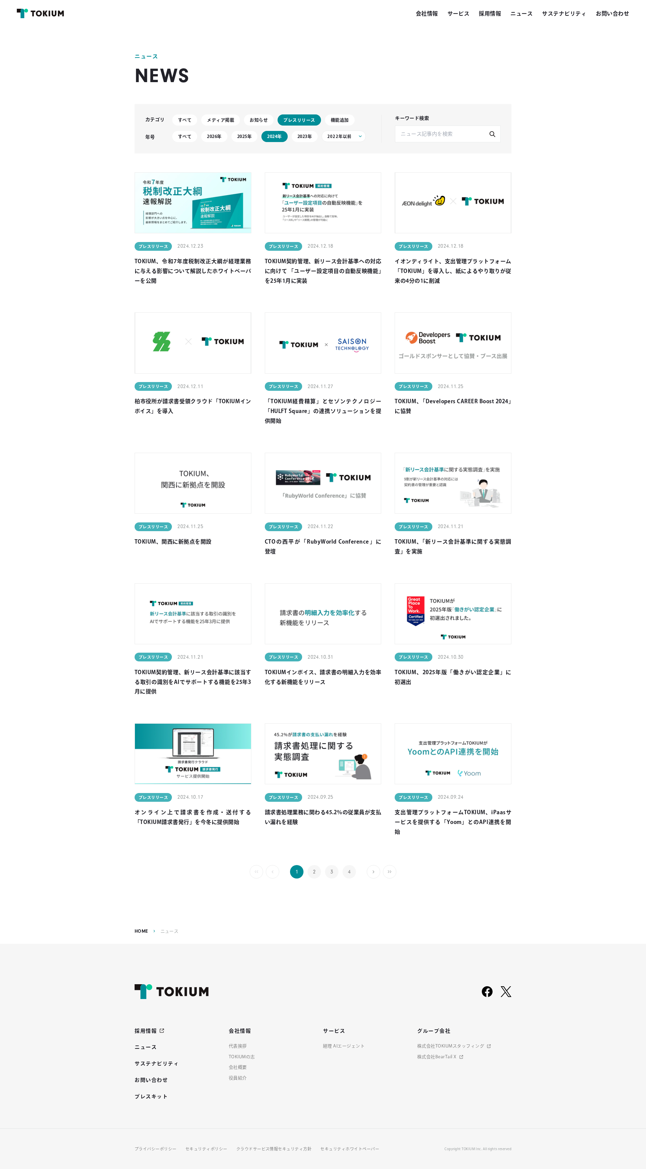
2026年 (214, 136)
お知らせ (259, 120)
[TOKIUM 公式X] (506, 991)
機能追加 (340, 120)
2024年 (274, 136)
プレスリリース (299, 120)
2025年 (244, 136)
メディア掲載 (220, 120)
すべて (184, 120)
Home (141, 931)
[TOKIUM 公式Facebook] (487, 991)
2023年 (304, 136)
